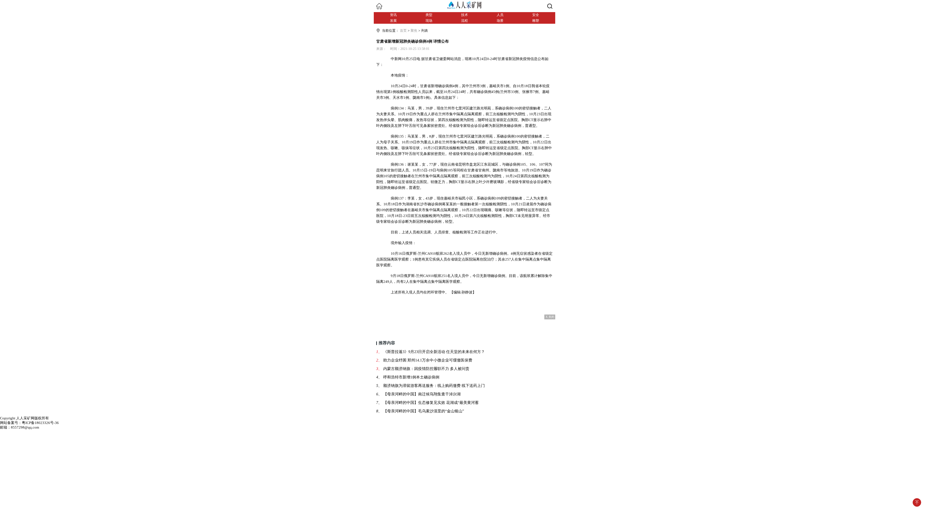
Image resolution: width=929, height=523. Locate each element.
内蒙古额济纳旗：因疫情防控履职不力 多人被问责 (426, 369)
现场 (429, 21)
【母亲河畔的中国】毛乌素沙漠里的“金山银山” (423, 411)
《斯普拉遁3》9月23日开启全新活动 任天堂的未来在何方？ (434, 352)
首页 (403, 30)
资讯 (393, 15)
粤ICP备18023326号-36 (40, 423)
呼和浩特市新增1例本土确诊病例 (411, 377)
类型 (429, 15)
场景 (500, 21)
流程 (464, 21)
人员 (500, 15)
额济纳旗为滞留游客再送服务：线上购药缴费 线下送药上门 (434, 386)
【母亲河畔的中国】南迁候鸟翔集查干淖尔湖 (422, 394)
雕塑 (535, 21)
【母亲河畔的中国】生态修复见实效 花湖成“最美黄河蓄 (431, 402)
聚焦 (414, 30)
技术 (464, 15)
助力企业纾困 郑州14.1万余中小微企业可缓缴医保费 (427, 360)
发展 (393, 21)
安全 (535, 15)
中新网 (396, 59)
